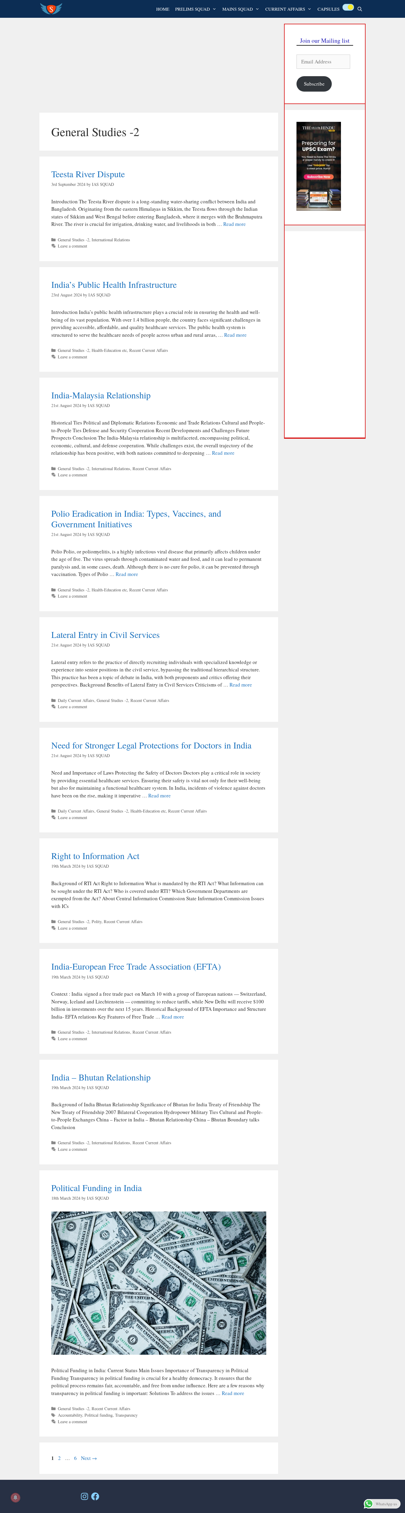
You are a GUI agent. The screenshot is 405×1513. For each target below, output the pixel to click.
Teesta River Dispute (88, 174)
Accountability (70, 1415)
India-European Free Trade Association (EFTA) (136, 966)
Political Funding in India (96, 1187)
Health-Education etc (109, 350)
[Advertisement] (158, 65)
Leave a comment (72, 246)
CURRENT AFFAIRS (285, 9)
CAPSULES (328, 9)
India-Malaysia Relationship (101, 395)
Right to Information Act (95, 855)
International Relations (111, 239)
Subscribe (314, 83)
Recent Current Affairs (148, 350)
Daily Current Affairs (76, 700)
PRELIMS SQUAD (192, 9)
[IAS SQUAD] (52, 9)
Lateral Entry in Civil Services (105, 634)
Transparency (126, 1415)
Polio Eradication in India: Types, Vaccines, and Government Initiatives (136, 518)
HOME (162, 9)
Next (89, 1458)
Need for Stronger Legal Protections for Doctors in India (151, 745)
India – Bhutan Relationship (101, 1077)
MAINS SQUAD (237, 9)
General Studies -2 (73, 239)
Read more (234, 224)
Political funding (98, 1415)
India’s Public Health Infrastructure (114, 284)
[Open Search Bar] (360, 9)
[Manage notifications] (15, 1497)
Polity (96, 921)
